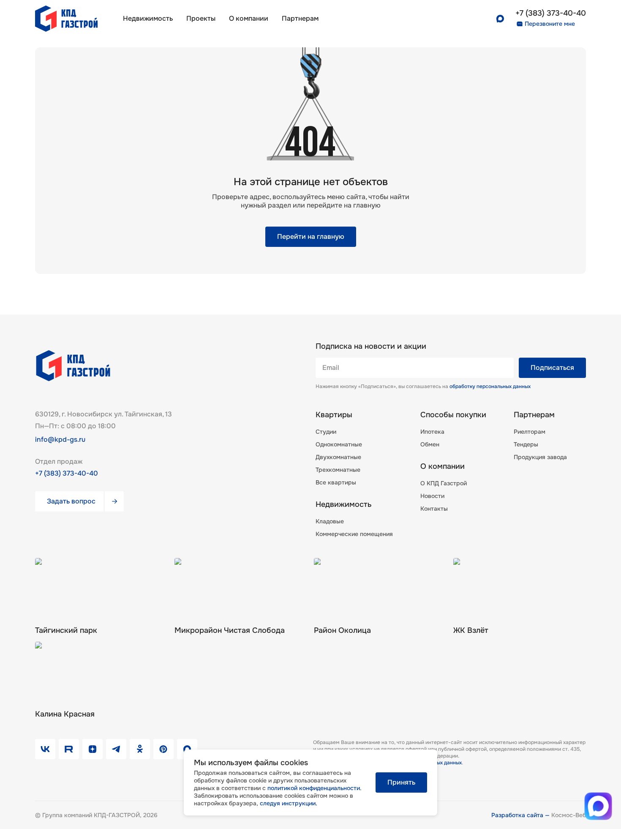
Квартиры (334, 414)
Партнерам (534, 414)
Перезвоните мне (550, 23)
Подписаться (552, 367)
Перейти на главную (310, 236)
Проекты (200, 18)
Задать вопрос (71, 501)
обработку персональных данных (490, 386)
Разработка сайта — (521, 815)
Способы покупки (453, 414)
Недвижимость (148, 18)
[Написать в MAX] (598, 806)
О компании (248, 18)
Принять (401, 782)
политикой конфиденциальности (313, 788)
